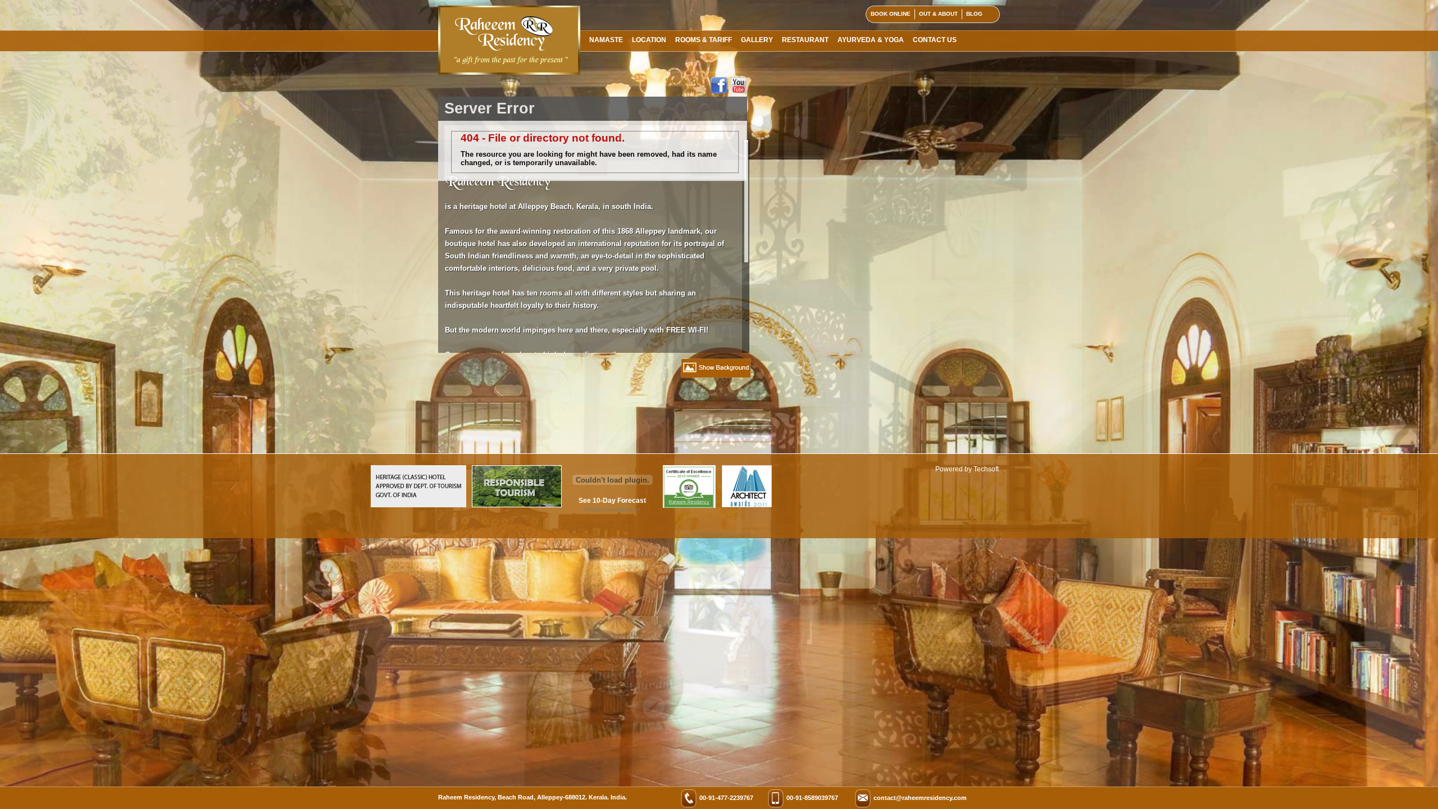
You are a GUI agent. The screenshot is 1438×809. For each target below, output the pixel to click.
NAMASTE (606, 40)
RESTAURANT (805, 40)
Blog (974, 14)
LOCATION (649, 40)
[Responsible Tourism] (517, 505)
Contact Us (935, 40)
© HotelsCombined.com (612, 509)
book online (891, 14)
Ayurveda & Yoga (871, 40)
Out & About (938, 14)
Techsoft (986, 469)
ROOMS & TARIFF (703, 40)
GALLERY (757, 40)
